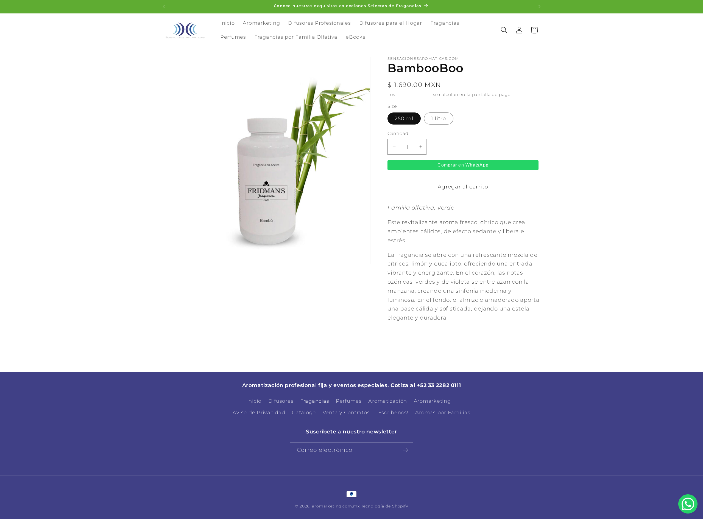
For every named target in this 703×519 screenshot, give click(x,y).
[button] (504, 30)
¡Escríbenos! (392, 412)
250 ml (404, 119)
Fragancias (314, 401)
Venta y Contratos (346, 412)
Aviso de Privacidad (259, 412)
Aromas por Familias (442, 412)
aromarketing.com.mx (336, 506)
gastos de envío (414, 94)
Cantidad (397, 133)
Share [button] (403, 338)
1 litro (438, 119)
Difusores (281, 401)
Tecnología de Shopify (384, 506)
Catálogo (304, 412)
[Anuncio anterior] (164, 6)
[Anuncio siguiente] (539, 6)
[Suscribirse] (405, 450)
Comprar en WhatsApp (463, 165)
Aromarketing (432, 401)
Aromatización (387, 401)
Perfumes (349, 401)
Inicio (254, 401)
